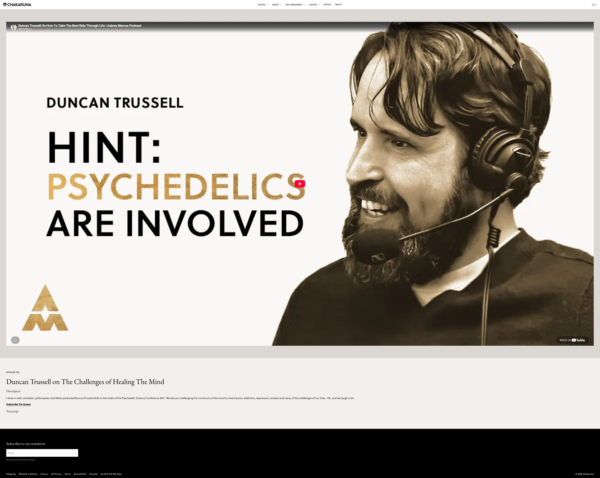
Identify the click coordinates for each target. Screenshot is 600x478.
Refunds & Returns (28, 474)
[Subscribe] (74, 453)
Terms (68, 474)
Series (275, 4)
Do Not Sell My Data (111, 474)
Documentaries (293, 4)
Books (261, 4)
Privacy (23, 459)
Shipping (11, 474)
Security (93, 474)
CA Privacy (56, 474)
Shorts (313, 4)
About (338, 4)
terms (32, 459)
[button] (593, 4)
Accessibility (80, 474)
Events (327, 4)
